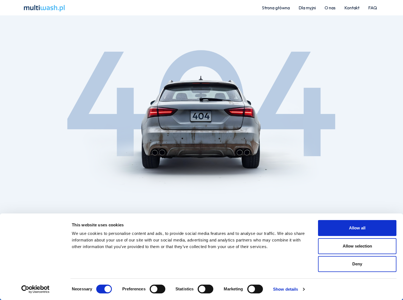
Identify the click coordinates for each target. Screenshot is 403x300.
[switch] (157, 289)
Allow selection (357, 246)
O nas (330, 7)
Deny (357, 264)
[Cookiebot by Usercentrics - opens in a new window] (35, 289)
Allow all (357, 228)
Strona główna (276, 7)
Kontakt (351, 7)
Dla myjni (307, 7)
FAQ (372, 7)
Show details (285, 289)
